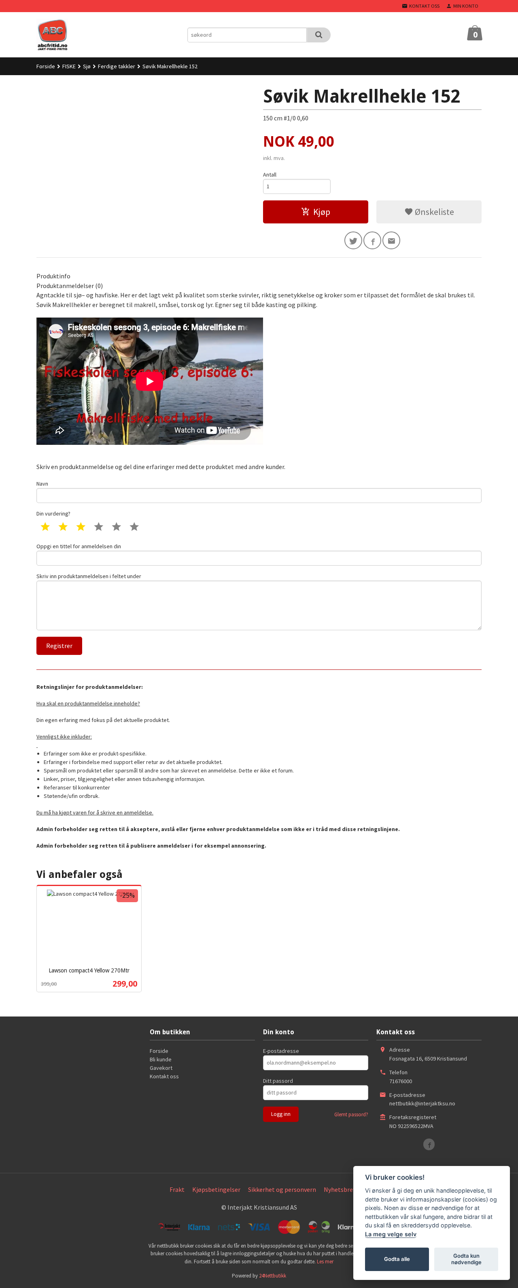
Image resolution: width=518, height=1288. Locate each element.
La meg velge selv (390, 1234)
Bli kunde (161, 1059)
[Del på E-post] (391, 240)
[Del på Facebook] (372, 240)
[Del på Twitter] (353, 240)
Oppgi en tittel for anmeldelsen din (78, 546)
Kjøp (321, 211)
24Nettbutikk (272, 1275)
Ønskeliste (433, 211)
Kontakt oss (164, 1076)
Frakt (177, 1189)
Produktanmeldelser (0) (69, 286)
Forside (45, 66)
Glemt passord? (351, 1114)
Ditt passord (278, 1080)
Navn (42, 483)
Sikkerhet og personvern (282, 1189)
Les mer (325, 1261)
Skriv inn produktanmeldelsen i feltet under (88, 576)
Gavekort (161, 1067)
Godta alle (397, 1259)
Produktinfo (53, 276)
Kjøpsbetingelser (216, 1189)
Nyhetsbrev (340, 1189)
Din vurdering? (53, 513)
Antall (269, 174)
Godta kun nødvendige (466, 1258)
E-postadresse (281, 1050)
